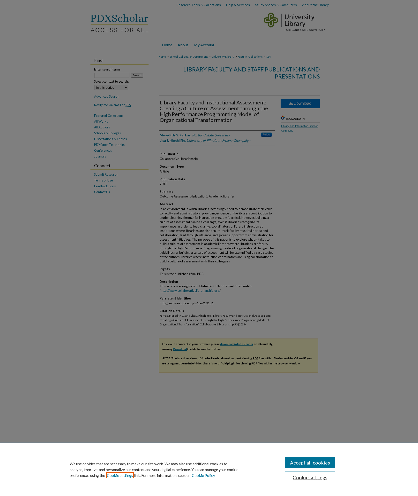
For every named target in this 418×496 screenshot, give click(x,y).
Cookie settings (120, 475)
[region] (209, 469)
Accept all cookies (310, 462)
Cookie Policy (203, 475)
